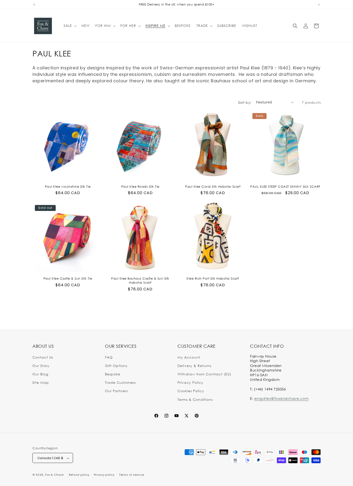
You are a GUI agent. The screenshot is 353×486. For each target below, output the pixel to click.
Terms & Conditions (195, 399)
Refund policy (79, 475)
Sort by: (244, 102)
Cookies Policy (190, 391)
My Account (188, 357)
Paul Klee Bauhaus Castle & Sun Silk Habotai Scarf (140, 280)
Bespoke (112, 374)
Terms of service (131, 475)
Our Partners (116, 391)
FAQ (109, 357)
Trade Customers (120, 382)
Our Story (40, 365)
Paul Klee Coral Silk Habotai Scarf (212, 186)
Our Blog (40, 374)
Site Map (40, 382)
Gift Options (116, 365)
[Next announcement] (319, 4)
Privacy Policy (190, 382)
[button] (70, 26)
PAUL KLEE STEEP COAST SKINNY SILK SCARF (285, 186)
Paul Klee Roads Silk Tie (140, 186)
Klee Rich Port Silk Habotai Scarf (213, 278)
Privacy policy (104, 475)
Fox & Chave (54, 475)
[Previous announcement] (34, 4)
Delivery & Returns (194, 365)
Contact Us (42, 357)
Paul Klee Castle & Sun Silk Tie (67, 278)
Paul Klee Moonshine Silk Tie (68, 186)
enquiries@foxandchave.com (281, 398)
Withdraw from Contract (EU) (204, 374)
